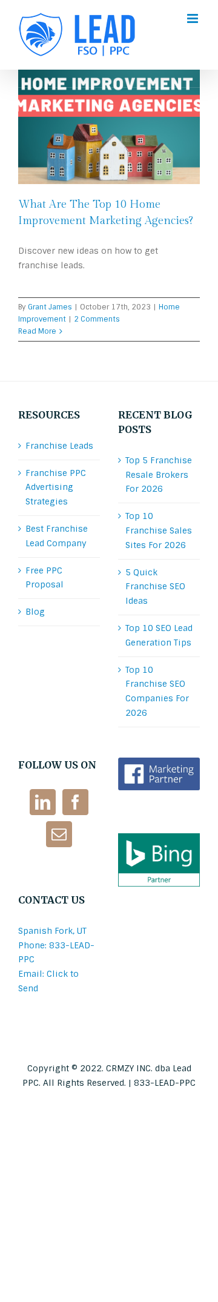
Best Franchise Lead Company (56, 536)
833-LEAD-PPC (165, 1082)
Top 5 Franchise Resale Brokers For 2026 (158, 475)
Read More (37, 331)
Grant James (50, 307)
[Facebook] (75, 802)
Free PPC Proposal (44, 577)
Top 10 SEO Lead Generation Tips (159, 635)
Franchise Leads (59, 445)
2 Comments (97, 319)
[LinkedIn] (43, 802)
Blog (35, 611)
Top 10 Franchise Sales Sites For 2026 (158, 530)
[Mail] (59, 834)
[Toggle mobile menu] (193, 18)
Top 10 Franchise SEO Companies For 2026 (157, 691)
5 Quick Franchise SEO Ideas (155, 587)
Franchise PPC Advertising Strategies (55, 487)
